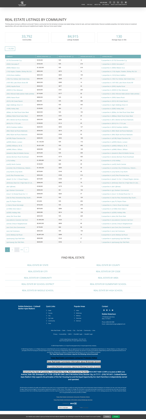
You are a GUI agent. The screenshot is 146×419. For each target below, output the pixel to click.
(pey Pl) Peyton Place (13, 201)
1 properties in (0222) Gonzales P (112, 64)
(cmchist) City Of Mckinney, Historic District (18, 168)
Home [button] (83, 4)
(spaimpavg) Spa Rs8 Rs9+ (15, 238)
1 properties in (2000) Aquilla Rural (113, 86)
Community (51, 321)
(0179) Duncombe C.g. (14, 60)
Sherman (78, 318)
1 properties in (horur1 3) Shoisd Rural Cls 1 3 (117, 194)
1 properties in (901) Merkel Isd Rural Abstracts (117, 120)
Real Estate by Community (38, 277)
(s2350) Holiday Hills (13, 212)
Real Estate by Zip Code (108, 271)
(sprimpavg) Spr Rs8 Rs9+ (15, 242)
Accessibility (62, 334)
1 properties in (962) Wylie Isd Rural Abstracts (117, 131)
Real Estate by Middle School (38, 290)
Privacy (55, 334)
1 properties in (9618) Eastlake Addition (114, 127)
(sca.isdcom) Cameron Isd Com (17, 220)
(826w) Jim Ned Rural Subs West (17, 112)
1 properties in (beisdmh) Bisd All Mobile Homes (117, 153)
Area (49, 323)
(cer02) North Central (13, 164)
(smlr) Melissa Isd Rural (14, 235)
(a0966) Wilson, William (14, 149)
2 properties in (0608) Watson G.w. (113, 68)
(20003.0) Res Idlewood (14, 90)
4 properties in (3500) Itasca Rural (113, 97)
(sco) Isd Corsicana (13, 231)
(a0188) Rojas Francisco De (15, 138)
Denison (78, 321)
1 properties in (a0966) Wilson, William (114, 149)
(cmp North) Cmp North (14, 171)
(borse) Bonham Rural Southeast (17, 157)
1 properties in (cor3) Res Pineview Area (115, 175)
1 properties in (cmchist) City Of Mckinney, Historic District (118, 168)
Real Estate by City (38, 271)
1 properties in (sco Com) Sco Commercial (115, 227)
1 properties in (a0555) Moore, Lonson (114, 142)
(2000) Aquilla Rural (13, 86)
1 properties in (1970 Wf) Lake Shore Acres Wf (117, 82)
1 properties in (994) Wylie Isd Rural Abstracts (117, 134)
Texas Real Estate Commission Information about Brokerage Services (73, 400)
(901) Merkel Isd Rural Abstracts (17, 120)
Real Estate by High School (108, 290)
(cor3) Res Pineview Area (15, 175)
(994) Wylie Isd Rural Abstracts (16, 134)
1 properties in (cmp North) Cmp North (114, 171)
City (49, 315)
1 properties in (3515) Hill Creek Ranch (114, 101)
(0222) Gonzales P (12, 64)
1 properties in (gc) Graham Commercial (115, 190)
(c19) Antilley (10, 160)
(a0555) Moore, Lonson (14, 142)
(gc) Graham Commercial (14, 190)
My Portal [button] (105, 4)
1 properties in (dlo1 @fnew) (111, 186)
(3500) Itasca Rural (12, 97)
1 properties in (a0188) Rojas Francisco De (115, 138)
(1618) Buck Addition (13, 75)
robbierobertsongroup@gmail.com (115, 324)
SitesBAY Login (88, 334)
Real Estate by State (37, 265)
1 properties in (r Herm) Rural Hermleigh (115, 205)
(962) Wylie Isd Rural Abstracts (16, 131)
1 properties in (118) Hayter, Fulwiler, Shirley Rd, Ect (119, 71)
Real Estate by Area (108, 277)
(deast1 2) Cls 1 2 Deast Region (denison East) (17, 179)
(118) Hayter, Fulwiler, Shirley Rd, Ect (19, 71)
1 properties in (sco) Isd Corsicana (113, 231)
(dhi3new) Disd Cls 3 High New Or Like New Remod (19, 183)
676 (22, 250)
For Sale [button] (90, 4)
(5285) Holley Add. (12, 108)
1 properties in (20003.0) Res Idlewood (114, 90)
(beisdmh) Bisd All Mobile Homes (17, 153)
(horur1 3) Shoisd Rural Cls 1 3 (16, 194)
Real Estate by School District (38, 284)
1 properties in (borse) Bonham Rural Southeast (117, 157)
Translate (85, 407)
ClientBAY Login (78, 334)
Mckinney (79, 313)
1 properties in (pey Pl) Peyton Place (113, 201)
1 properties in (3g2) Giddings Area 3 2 (114, 105)
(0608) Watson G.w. (13, 68)
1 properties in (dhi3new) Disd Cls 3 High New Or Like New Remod (119, 183)
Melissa (78, 315)
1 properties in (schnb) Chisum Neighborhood (116, 223)
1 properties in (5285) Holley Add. (112, 108)
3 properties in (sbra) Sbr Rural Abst (113, 216)
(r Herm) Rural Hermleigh (14, 205)
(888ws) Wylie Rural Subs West (17, 116)
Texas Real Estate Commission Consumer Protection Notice (74, 358)
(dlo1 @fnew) (10, 186)
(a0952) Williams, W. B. (14, 146)
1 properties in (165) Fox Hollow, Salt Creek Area (118, 79)
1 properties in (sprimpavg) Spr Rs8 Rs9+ (115, 242)
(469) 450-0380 (103, 2)
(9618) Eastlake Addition (14, 127)
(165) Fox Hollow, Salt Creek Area (17, 79)
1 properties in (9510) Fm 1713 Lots (113, 123)
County (50, 313)
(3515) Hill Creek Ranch (14, 101)
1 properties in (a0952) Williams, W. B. (114, 146)
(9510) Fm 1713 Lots (13, 123)
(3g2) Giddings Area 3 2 (14, 105)
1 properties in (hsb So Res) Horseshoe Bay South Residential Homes (118, 197)
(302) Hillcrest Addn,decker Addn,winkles (20, 94)
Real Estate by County (108, 265)
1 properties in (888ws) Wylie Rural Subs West (117, 116)
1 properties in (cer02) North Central (113, 164)
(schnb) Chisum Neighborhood (16, 223)
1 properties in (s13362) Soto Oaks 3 (113, 209)
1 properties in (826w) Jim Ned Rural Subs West (117, 112)
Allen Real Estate (55, 330)
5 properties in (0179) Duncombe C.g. (114, 60)
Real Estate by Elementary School (108, 284)
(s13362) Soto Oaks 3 (13, 209)
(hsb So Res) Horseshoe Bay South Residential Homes (18, 197)
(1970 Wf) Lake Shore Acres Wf (17, 82)
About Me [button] (97, 4)
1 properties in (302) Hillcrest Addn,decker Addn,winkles (120, 94)
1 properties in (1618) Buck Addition (113, 75)
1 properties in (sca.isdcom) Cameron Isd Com (117, 220)
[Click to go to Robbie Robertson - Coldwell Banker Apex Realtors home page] (22, 3)
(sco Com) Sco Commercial (15, 227)
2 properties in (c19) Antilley (110, 160)
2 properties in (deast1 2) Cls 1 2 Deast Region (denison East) (120, 179)
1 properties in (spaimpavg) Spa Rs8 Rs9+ (115, 238)
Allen (77, 310)
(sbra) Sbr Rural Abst (13, 216)
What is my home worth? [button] (119, 4)
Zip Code (50, 318)
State (49, 310)
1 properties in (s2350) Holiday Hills (113, 212)
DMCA (70, 334)
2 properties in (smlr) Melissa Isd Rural (114, 235)
